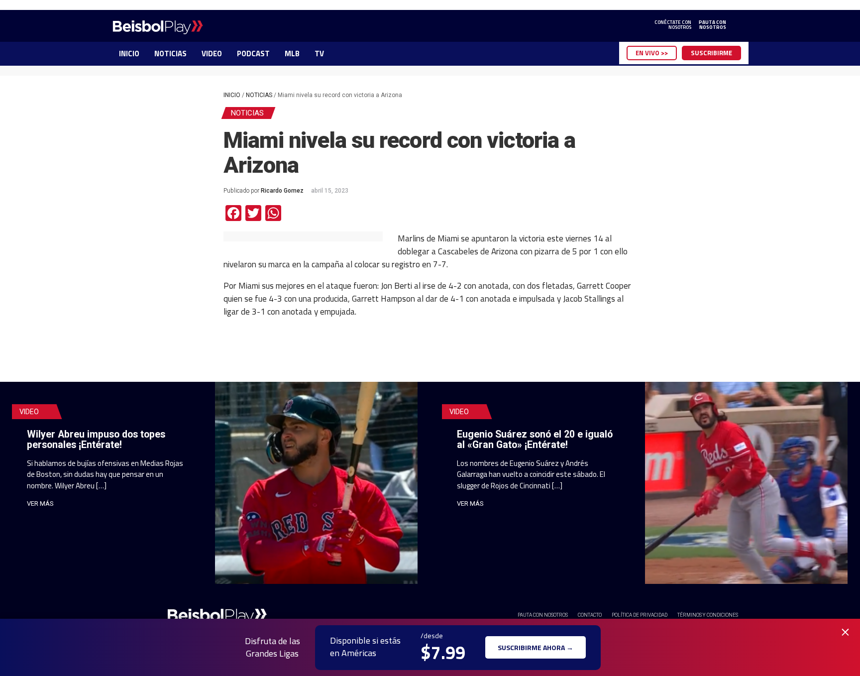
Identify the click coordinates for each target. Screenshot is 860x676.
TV (319, 53)
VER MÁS (40, 503)
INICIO (129, 53)
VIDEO (212, 53)
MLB (292, 53)
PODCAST (253, 53)
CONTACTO (590, 615)
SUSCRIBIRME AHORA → (535, 647)
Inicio (231, 95)
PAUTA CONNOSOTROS (712, 25)
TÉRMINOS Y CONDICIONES (707, 615)
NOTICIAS (170, 53)
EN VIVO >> (652, 53)
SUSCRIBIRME (711, 53)
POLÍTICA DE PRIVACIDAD (639, 615)
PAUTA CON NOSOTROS (543, 615)
